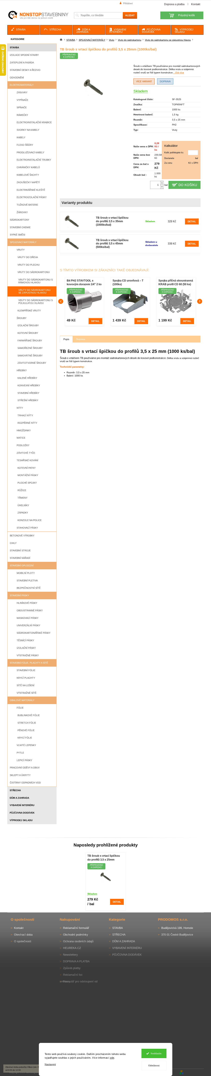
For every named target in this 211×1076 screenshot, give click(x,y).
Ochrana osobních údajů (78, 941)
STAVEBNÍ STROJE (20, 550)
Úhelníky (23, 505)
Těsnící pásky (25, 640)
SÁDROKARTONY (19, 219)
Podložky (23, 445)
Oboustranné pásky (30, 610)
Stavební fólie (26, 670)
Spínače (22, 107)
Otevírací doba (23, 934)
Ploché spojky (27, 482)
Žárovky (22, 212)
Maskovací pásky (27, 618)
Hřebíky (22, 370)
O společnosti (22, 941)
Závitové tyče (26, 452)
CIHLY (13, 543)
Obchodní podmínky (75, 934)
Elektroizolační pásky (32, 197)
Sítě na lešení (25, 685)
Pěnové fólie (26, 730)
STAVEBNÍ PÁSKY (19, 595)
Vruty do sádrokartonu (34, 272)
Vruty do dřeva (28, 257)
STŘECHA (15, 790)
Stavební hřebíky (28, 393)
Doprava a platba (174, 4)
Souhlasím (156, 1053)
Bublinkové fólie (29, 715)
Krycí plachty (26, 677)
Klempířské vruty (29, 310)
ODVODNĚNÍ (17, 77)
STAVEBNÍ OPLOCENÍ (22, 565)
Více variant (144, 81)
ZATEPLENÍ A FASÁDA (22, 62)
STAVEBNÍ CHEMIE (20, 227)
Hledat (130, 15)
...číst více (178, 72)
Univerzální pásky (28, 625)
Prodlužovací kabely (30, 152)
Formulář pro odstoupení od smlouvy (78, 981)
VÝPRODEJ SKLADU (21, 820)
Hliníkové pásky (27, 603)
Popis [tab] (66, 339)
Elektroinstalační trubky (34, 159)
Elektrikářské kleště (31, 190)
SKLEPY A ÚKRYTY (20, 775)
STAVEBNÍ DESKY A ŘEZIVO (25, 70)
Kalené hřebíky (27, 378)
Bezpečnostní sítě (29, 588)
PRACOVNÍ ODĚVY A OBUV (25, 767)
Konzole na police (30, 520)
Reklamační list (72, 974)
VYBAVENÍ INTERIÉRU (22, 805)
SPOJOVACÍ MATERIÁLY (23, 242)
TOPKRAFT (178, 104)
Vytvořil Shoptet (194, 1072)
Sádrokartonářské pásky (33, 633)
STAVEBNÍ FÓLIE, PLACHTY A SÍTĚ (29, 662)
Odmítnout (153, 1065)
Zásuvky (22, 92)
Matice (21, 437)
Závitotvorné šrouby (32, 363)
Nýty (20, 408)
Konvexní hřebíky (29, 385)
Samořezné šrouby (30, 348)
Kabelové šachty (28, 175)
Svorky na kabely (28, 130)
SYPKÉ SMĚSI (17, 234)
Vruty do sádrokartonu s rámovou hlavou (35, 281)
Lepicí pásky (24, 760)
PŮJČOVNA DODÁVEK (22, 812)
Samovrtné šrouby (30, 355)
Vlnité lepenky (26, 745)
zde (112, 1057)
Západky (23, 512)
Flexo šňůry (25, 145)
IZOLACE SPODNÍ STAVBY (24, 55)
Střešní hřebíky (28, 400)
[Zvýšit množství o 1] (162, 183)
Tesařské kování (27, 460)
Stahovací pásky (27, 527)
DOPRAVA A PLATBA (76, 961)
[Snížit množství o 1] (162, 187)
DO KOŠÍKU (187, 185)
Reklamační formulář (76, 928)
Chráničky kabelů (28, 167)
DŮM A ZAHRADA (19, 798)
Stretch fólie (27, 722)
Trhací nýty (25, 415)
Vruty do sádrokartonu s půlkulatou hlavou (35, 301)
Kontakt (195, 4)
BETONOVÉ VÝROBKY (22, 535)
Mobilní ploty (26, 573)
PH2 (174, 124)
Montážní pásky (28, 475)
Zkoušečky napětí (28, 182)
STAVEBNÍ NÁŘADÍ (20, 558)
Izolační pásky (26, 648)
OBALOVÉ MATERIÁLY (22, 700)
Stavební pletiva (27, 580)
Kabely (21, 137)
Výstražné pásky (28, 655)
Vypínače (22, 100)
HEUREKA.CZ (72, 948)
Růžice (22, 490)
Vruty (21, 249)
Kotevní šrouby (28, 333)
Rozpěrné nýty (27, 423)
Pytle (20, 752)
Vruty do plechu (29, 264)
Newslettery (70, 954)
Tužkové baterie (27, 204)
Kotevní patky (27, 468)
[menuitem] (23, 30)
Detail (192, 221)
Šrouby (21, 318)
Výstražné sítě (26, 693)
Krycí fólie (25, 737)
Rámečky (22, 115)
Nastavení (50, 1064)
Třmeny (22, 497)
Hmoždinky (24, 430)
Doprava (165, 81)
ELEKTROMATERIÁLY (22, 85)
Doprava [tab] (80, 339)
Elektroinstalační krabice (34, 122)
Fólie (20, 707)
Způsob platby (72, 968)
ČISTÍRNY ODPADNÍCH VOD (25, 782)
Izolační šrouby (28, 325)
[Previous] (60, 301)
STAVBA (14, 47)
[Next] (199, 301)
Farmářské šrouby (30, 340)
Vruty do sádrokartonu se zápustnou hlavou (34, 291)
